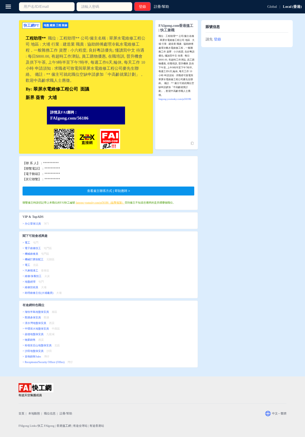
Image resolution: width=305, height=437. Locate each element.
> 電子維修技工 (32, 248)
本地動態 (34, 413)
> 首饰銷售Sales (32, 356)
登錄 (217, 39)
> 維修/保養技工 (32, 276)
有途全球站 (80, 425)
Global (272, 6)
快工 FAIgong (46, 425)
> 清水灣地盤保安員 (34, 323)
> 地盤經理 (29, 281)
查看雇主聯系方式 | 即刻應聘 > (108, 191)
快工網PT (31, 25)
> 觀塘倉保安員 (32, 317)
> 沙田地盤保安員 (33, 351)
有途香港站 (97, 425)
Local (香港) (292, 6)
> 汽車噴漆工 (30, 270)
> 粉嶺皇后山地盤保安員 (37, 345)
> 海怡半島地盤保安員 (36, 311)
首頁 (21, 413)
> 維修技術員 (30, 287)
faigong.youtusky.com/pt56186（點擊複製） (100, 202)
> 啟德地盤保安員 (33, 334)
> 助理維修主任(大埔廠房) (38, 292)
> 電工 (26, 242)
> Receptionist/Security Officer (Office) (44, 362)
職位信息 (50, 413)
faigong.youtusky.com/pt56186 (175, 99)
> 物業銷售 (29, 339)
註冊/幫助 (66, 413)
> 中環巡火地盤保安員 (36, 328)
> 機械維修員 (30, 253)
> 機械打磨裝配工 (33, 259)
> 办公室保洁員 (32, 223)
